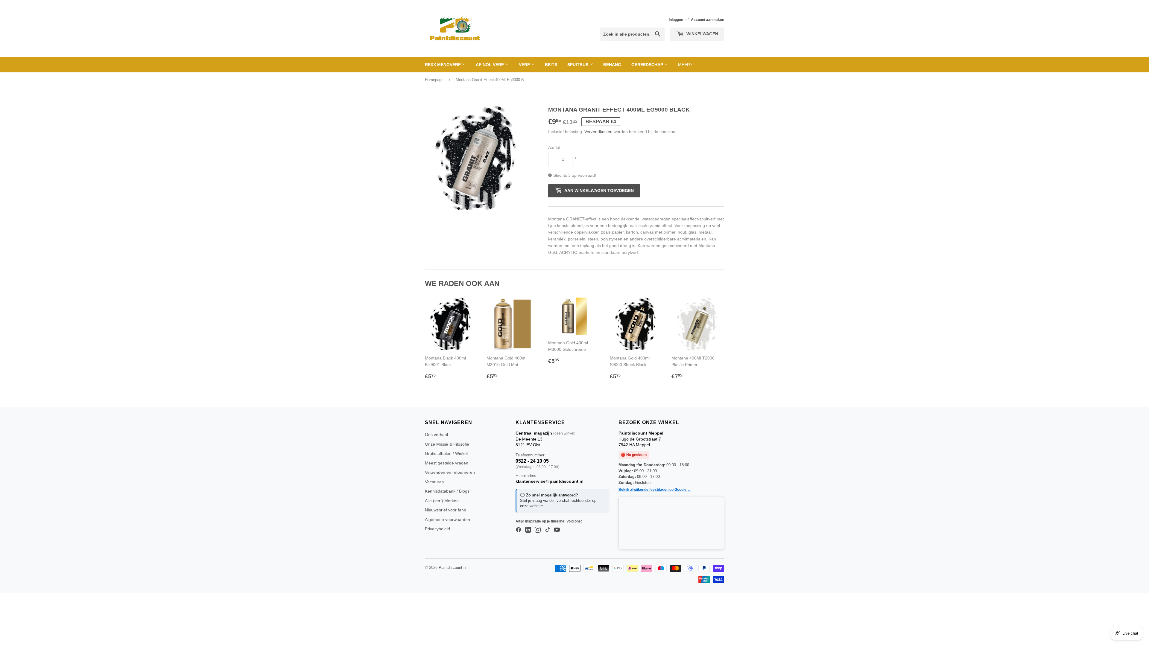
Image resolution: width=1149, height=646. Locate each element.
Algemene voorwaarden (447, 519)
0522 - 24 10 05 (532, 461)
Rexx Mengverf (443, 64)
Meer (684, 64)
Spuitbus (578, 64)
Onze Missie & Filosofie (447, 444)
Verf (525, 64)
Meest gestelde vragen (446, 463)
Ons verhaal (436, 434)
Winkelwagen (701, 33)
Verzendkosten (598, 131)
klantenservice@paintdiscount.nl (549, 481)
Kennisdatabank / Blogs (447, 491)
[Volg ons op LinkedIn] (528, 530)
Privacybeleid (437, 528)
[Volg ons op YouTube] (557, 530)
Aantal (554, 147)
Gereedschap (647, 64)
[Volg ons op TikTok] (547, 530)
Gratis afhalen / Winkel (446, 453)
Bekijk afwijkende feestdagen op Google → (654, 489)
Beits (551, 64)
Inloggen (676, 20)
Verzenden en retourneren (450, 472)
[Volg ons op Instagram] (538, 530)
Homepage (434, 79)
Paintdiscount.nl (452, 567)
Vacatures (434, 481)
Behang (612, 64)
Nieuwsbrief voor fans (445, 510)
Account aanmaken (707, 20)
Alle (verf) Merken (442, 500)
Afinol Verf (490, 64)
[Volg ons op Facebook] (519, 530)
